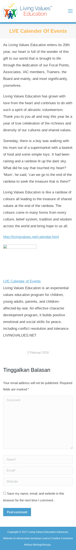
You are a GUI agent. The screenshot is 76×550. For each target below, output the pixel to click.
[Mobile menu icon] (70, 11)
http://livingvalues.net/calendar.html (31, 237)
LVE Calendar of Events (22, 281)
